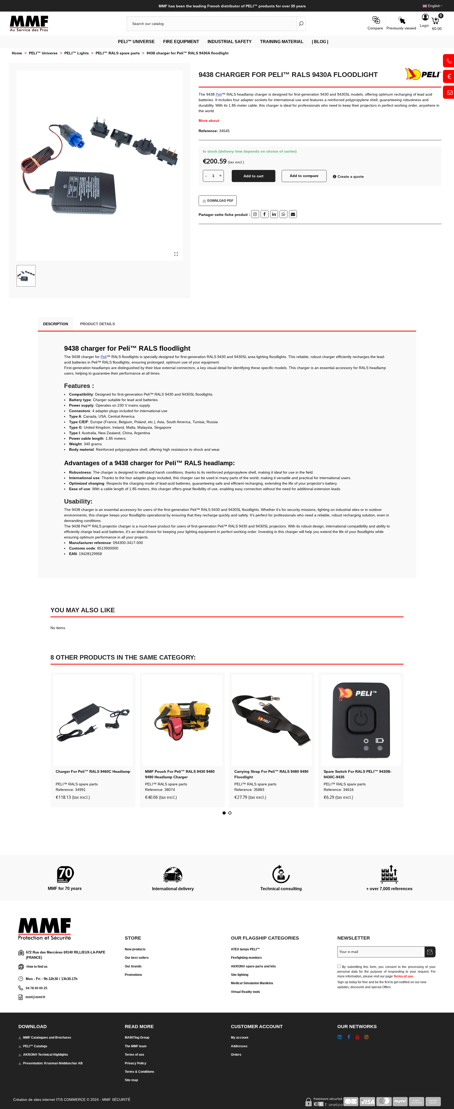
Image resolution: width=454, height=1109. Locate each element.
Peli (219, 94)
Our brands (133, 966)
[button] (224, 813)
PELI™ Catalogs (35, 1046)
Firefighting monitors (246, 958)
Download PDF (220, 201)
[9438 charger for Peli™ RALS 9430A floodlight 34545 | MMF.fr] (176, 254)
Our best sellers (137, 958)
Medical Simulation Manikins (252, 983)
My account (239, 1037)
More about (209, 120)
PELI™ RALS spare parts (77, 784)
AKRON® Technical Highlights (45, 1054)
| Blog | (320, 41)
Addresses (239, 1046)
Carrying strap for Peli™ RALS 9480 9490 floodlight (271, 774)
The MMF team (136, 1046)
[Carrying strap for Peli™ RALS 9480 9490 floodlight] (272, 720)
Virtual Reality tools (245, 992)
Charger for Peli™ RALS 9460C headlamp (93, 771)
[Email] (293, 214)
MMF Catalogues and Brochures (47, 1037)
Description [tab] (55, 324)
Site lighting (239, 975)
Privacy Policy (135, 1063)
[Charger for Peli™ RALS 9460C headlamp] (93, 720)
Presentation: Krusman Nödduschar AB (53, 1063)
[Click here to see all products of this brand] (421, 74)
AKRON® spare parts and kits (253, 966)
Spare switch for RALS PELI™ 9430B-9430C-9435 (357, 774)
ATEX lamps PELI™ (245, 949)
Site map (131, 1080)
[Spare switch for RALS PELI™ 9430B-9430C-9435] (361, 720)
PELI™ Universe (136, 41)
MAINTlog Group (137, 1037)
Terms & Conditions (139, 1072)
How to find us (37, 966)
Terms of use (403, 976)
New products (135, 949)
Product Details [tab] (97, 324)
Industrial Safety (230, 41)
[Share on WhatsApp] (283, 214)
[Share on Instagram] (255, 214)
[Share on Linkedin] (274, 214)
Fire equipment (181, 41)
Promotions (133, 975)
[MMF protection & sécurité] (38, 23)
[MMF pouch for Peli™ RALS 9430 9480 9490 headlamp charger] (182, 720)
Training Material (281, 41)
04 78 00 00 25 (36, 988)
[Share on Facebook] (265, 214)
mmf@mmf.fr (35, 997)
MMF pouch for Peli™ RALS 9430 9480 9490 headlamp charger (180, 774)
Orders (236, 1054)
